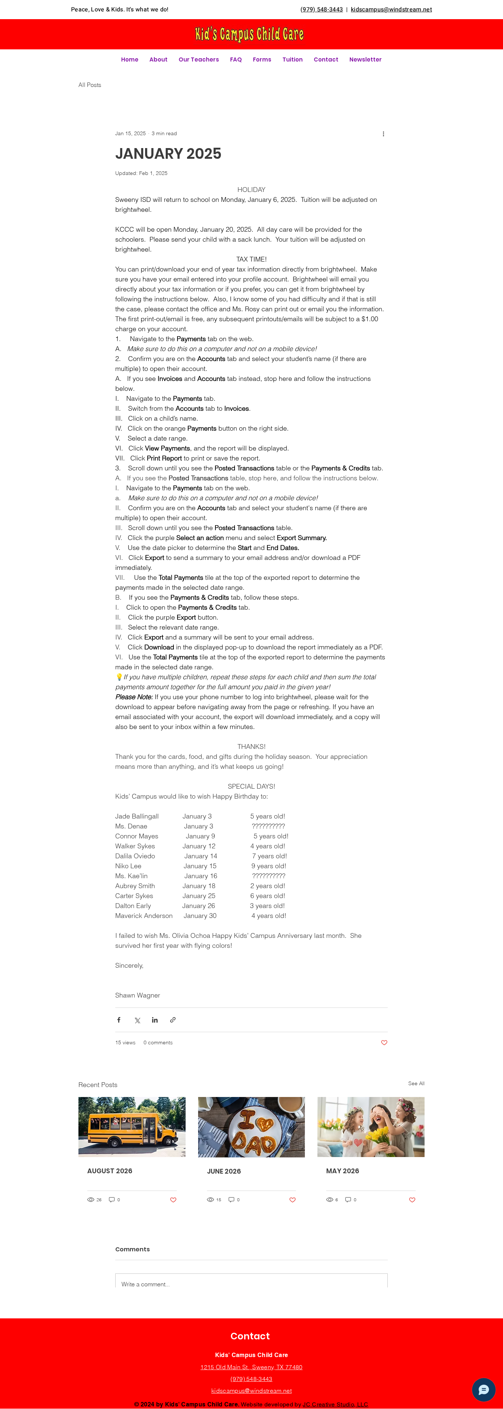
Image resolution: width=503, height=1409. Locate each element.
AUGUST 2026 (109, 1170)
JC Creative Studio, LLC (335, 1404)
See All (416, 1083)
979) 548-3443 (323, 9)
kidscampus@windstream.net (251, 1390)
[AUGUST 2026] (132, 1127)
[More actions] (383, 133)
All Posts (89, 84)
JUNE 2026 (224, 1171)
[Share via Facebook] (118, 1019)
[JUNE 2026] (251, 1127)
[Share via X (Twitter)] (136, 1019)
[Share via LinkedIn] (154, 1019)
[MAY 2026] (371, 1127)
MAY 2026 (342, 1170)
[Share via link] (172, 1019)
